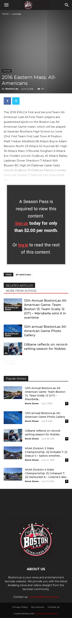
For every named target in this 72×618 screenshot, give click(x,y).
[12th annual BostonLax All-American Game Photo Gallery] (13, 331)
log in (23, 245)
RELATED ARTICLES (19, 285)
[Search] (67, 5)
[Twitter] (16, 101)
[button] (6, 5)
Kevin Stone (32, 403)
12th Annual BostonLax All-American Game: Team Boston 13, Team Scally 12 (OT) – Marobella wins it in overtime (45, 309)
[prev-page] (6, 362)
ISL (6, 353)
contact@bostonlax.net (44, 597)
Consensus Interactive (46, 613)
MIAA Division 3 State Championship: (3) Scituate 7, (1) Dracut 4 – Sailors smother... (46, 452)
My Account (37, 607)
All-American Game (11, 308)
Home (5, 13)
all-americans (23, 274)
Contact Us (53, 607)
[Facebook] (7, 101)
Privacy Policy (20, 607)
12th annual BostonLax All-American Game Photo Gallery (45, 331)
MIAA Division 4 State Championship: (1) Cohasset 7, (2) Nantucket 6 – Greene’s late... (46, 473)
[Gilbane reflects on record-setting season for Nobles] (13, 348)
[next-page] (12, 362)
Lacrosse (16, 13)
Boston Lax (12, 88)
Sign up (21, 223)
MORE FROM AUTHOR (21, 291)
